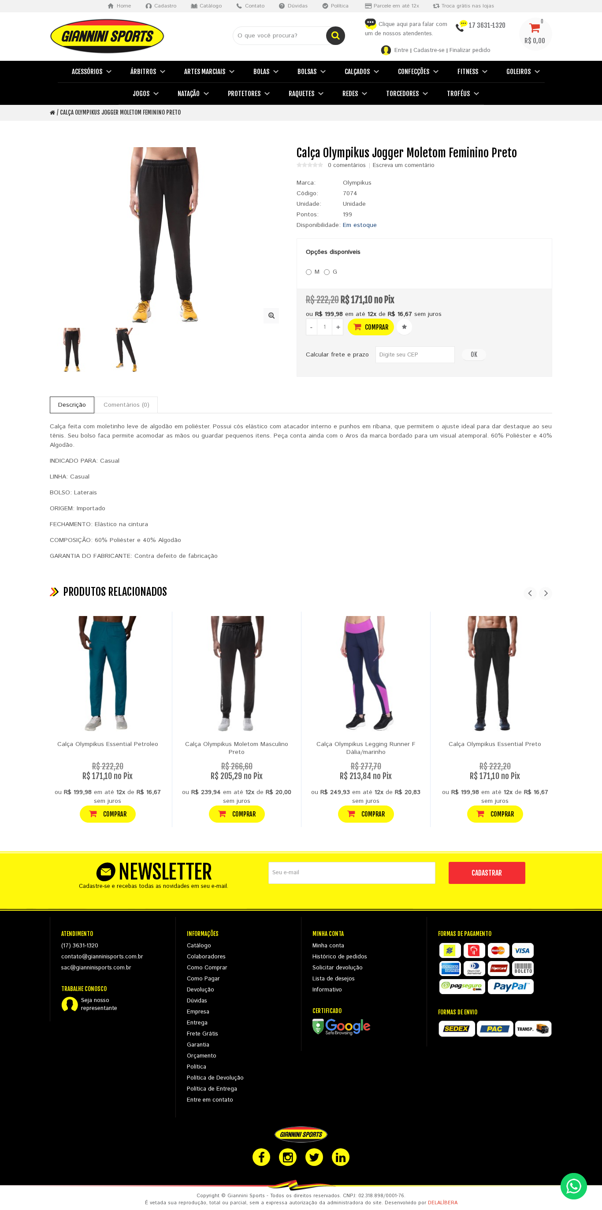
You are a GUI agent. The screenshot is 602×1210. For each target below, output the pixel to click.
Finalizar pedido (470, 50)
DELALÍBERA (442, 1202)
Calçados (357, 71)
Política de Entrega (212, 1089)
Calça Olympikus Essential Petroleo (107, 744)
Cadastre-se (429, 50)
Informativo (327, 990)
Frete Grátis (202, 1034)
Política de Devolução (215, 1078)
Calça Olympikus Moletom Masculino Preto (236, 748)
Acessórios (87, 71)
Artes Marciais (204, 71)
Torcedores (402, 93)
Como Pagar (203, 979)
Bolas (261, 71)
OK (474, 354)
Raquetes (301, 93)
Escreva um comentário (404, 165)
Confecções (413, 71)
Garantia (198, 1045)
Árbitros (143, 71)
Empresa (198, 1012)
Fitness (467, 71)
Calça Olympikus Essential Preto (495, 744)
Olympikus (357, 182)
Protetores (244, 93)
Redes (350, 93)
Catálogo (199, 946)
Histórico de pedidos (339, 957)
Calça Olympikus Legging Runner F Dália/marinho (366, 748)
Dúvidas (197, 1001)
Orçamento (201, 1056)
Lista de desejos (333, 979)
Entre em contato (210, 1100)
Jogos (141, 93)
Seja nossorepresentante (99, 1005)
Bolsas (306, 71)
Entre (401, 50)
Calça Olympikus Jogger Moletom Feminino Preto (120, 112)
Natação (189, 93)
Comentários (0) (126, 405)
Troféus (458, 93)
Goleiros (518, 71)
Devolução (200, 990)
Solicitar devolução (337, 968)
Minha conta (328, 946)
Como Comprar (207, 968)
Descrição (72, 405)
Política (196, 1067)
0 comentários (347, 165)
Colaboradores (206, 957)
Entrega (197, 1023)
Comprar (376, 327)
